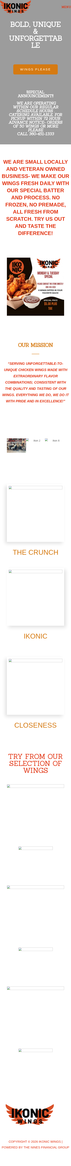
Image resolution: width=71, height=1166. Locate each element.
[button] (3, 287)
